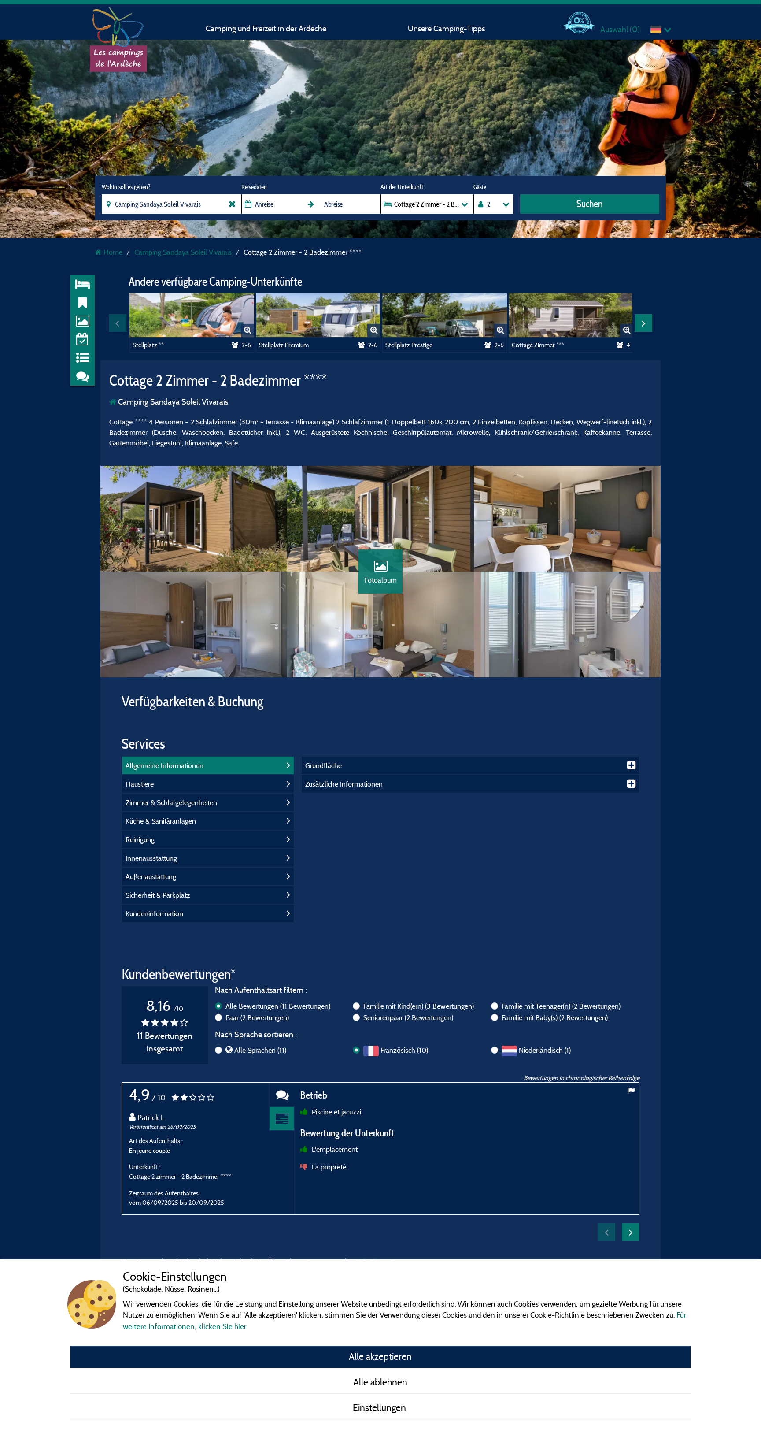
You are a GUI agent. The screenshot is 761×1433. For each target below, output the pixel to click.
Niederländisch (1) (545, 1050)
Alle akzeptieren (380, 1356)
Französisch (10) (404, 1050)
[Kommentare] (282, 1095)
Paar (257, 1017)
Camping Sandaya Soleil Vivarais (172, 402)
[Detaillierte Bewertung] (282, 1119)
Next (643, 323)
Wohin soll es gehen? (126, 187)
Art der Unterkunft (401, 187)
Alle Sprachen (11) (260, 1050)
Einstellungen (380, 1407)
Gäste (479, 187)
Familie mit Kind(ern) (418, 1006)
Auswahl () (620, 29)
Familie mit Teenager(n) (561, 1006)
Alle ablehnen (380, 1382)
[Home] (118, 24)
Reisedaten (254, 187)
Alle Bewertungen (277, 1006)
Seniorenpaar (408, 1017)
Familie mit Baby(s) (555, 1017)
